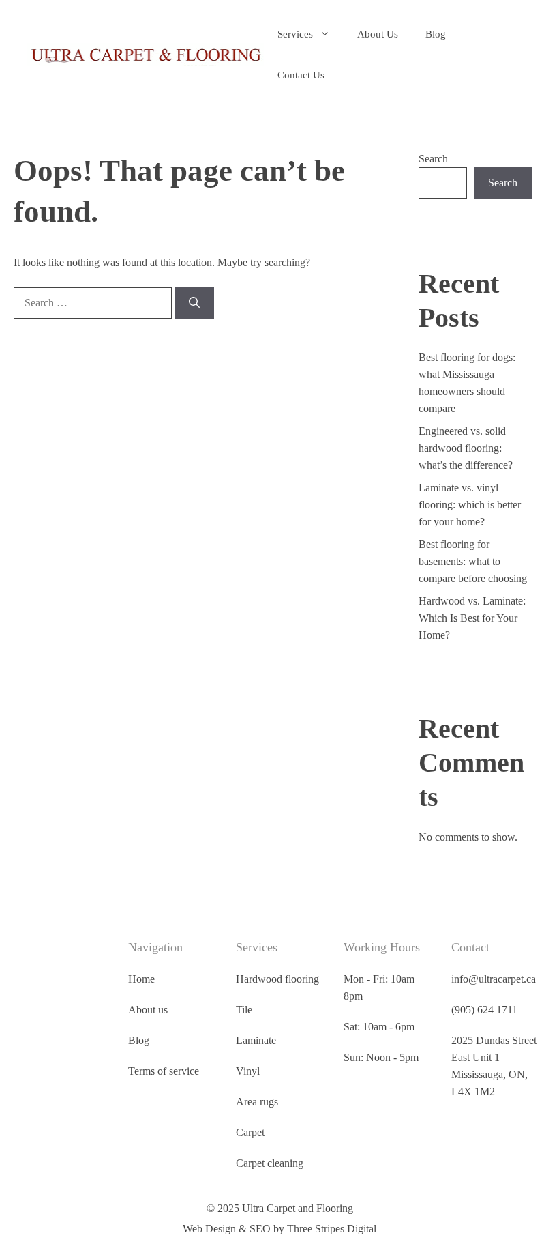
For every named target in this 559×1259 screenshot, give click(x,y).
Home (183, 979)
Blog (435, 34)
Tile (273, 1026)
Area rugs (286, 1119)
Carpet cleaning (299, 1180)
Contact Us (300, 75)
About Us (377, 34)
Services (295, 34)
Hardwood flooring (288, 987)
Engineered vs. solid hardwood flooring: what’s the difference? (466, 448)
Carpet (279, 1149)
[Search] (194, 303)
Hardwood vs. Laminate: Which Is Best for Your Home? (472, 618)
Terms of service (205, 1071)
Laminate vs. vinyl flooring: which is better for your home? (470, 504)
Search (433, 158)
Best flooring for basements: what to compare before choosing (473, 561)
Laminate (285, 1057)
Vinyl (277, 1088)
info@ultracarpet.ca (496, 979)
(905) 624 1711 (487, 1009)
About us (190, 1009)
